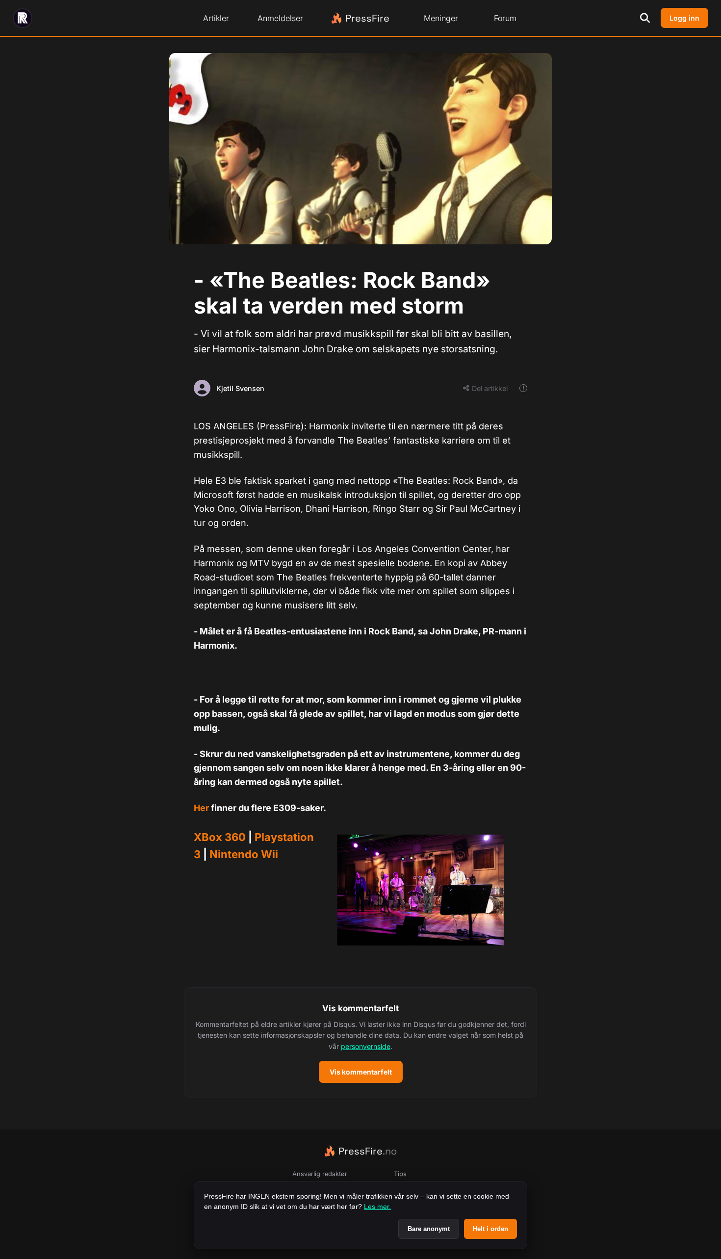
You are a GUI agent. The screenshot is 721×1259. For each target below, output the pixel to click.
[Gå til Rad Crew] (22, 18)
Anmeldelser (280, 18)
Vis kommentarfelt (361, 1072)
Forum (505, 18)
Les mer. (377, 1206)
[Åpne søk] (645, 18)
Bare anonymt (429, 1229)
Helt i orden (490, 1229)
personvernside (365, 1046)
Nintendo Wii (243, 854)
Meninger (441, 18)
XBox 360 (220, 837)
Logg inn (684, 18)
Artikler (216, 18)
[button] (360, 1042)
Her (201, 808)
